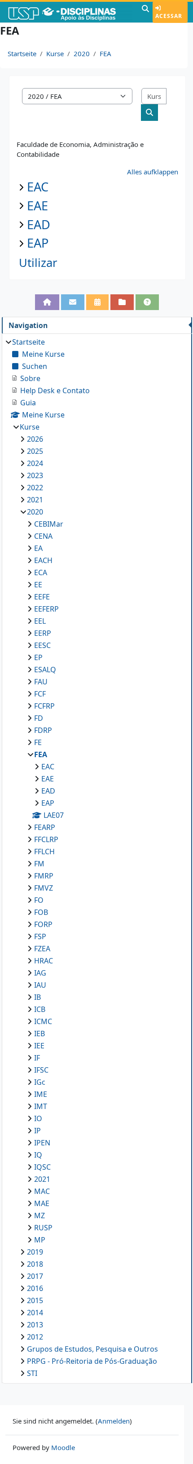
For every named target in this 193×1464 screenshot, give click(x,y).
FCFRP (44, 706)
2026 (35, 439)
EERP (42, 633)
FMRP (43, 876)
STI (32, 1373)
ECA (40, 572)
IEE (39, 1046)
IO (38, 1118)
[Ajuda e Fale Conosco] (147, 302)
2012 (35, 1337)
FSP (40, 936)
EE (38, 585)
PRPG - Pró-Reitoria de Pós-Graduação (92, 1361)
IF (37, 1058)
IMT (40, 1106)
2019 (35, 1252)
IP (37, 1131)
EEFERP (46, 609)
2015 (35, 1300)
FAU (41, 682)
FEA (105, 53)
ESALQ (45, 669)
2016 (35, 1288)
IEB (39, 1033)
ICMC (43, 1021)
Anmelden (114, 1420)
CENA (43, 536)
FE (38, 742)
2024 (35, 463)
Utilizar (38, 263)
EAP (37, 243)
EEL (40, 621)
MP (39, 1240)
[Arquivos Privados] (122, 302)
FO (39, 900)
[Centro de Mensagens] (72, 302)
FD (38, 718)
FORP (43, 924)
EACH (43, 560)
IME (40, 1094)
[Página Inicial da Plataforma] (47, 302)
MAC (42, 1191)
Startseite (22, 53)
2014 (35, 1313)
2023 (35, 475)
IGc (39, 1082)
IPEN (42, 1143)
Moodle (63, 1447)
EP (38, 657)
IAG (40, 973)
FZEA (42, 949)
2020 (82, 53)
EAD (38, 224)
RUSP (43, 1228)
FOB (41, 912)
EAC (37, 186)
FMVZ (43, 888)
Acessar (168, 16)
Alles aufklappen (152, 171)
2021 (35, 500)
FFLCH (44, 851)
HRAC (43, 961)
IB (37, 997)
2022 (35, 487)
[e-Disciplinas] (69, 12)
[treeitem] (96, 858)
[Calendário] (97, 302)
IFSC (41, 1070)
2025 (35, 451)
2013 (35, 1325)
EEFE (42, 597)
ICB (39, 1009)
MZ (39, 1215)
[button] (145, 12)
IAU (40, 985)
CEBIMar (48, 524)
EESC (42, 645)
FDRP (43, 730)
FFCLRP (46, 839)
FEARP (44, 827)
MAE (41, 1203)
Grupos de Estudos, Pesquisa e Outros (92, 1349)
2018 (35, 1264)
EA (38, 548)
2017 (35, 1276)
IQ (38, 1155)
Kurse (55, 53)
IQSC (42, 1167)
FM (39, 864)
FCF (40, 694)
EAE (37, 205)
